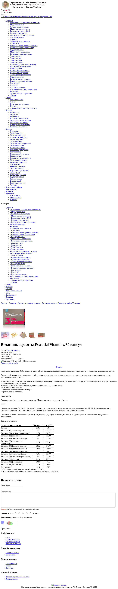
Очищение (14, 131)
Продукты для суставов (19, 104)
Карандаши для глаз (18, 175)
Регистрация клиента (19, 17)
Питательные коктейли (19, 118)
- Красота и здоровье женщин (21, 268)
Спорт (8, 98)
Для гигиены (15, 195)
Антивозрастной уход (18, 137)
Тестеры (13, 185)
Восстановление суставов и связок (23, 46)
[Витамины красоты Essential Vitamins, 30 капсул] (14, 330)
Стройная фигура (17, 37)
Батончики (14, 116)
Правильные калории (18, 127)
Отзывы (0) (13, 363)
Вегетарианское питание (20, 125)
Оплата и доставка (13, 540)
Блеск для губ (15, 181)
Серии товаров (11, 564)
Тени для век (15, 173)
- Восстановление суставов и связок (24, 232)
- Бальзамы (14, 278)
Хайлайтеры (15, 164)
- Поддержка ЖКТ (17, 237)
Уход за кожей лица (17, 135)
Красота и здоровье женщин (21, 81)
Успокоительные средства (20, 79)
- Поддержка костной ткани (21, 253)
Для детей (14, 85)
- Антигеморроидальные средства (23, 251)
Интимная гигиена (17, 148)
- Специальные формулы (20, 214)
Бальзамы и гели (16, 100)
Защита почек (15, 58)
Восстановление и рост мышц (22, 48)
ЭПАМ (13, 96)
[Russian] (6, 10)
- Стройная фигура (17, 224)
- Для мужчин (15, 270)
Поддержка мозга (17, 77)
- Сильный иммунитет (19, 220)
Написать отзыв (29, 361)
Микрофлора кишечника (20, 52)
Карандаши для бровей (19, 171)
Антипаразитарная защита (20, 75)
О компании (6, 17)
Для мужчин (15, 83)
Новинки (9, 191)
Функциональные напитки (20, 121)
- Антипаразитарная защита (21, 262)
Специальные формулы (19, 27)
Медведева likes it (17, 25)
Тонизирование (16, 133)
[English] (9, 10)
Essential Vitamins (13, 350)
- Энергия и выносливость (20, 228)
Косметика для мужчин (19, 150)
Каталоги (48, 17)
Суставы (13, 39)
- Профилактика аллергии (20, 257)
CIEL (8, 293)
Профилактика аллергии (20, 71)
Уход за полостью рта (18, 160)
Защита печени (16, 56)
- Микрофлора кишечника (20, 239)
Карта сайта (10, 555)
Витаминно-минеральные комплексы (25, 23)
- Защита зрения (16, 255)
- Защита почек (16, 245)
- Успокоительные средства (20, 266)
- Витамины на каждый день (21, 241)
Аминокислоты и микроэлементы (23, 108)
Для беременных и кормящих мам (23, 89)
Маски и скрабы (16, 139)
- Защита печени (16, 243)
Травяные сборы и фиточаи (21, 93)
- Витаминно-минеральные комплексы (25, 210)
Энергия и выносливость (20, 41)
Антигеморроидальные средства (23, 64)
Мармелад (14, 114)
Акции (8, 566)
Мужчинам (10, 193)
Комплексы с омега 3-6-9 (20, 31)
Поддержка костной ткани (20, 66)
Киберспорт (15, 112)
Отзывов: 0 (16, 361)
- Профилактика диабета (19, 260)
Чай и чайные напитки (19, 123)
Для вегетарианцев (17, 87)
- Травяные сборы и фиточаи (21, 280)
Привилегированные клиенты (17, 577)
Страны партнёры (13, 542)
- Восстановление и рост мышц (22, 235)
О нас (8, 537)
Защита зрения (16, 69)
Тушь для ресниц (17, 168)
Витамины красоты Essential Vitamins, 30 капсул (61, 303)
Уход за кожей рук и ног (19, 154)
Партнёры (9, 568)
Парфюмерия (11, 189)
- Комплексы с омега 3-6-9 (20, 218)
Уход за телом (15, 152)
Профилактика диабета (19, 73)
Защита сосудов (16, 62)
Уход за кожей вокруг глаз (20, 143)
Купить (59, 367)
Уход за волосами (17, 146)
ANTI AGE (14, 44)
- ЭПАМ (13, 282)
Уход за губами (16, 141)
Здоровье (9, 21)
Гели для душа (15, 156)
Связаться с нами (12, 553)
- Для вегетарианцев (18, 274)
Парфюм (13, 200)
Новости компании (13, 544)
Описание (5, 363)
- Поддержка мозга (17, 264)
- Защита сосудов (17, 249)
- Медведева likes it (17, 212)
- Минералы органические (20, 216)
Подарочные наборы (14, 187)
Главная (4, 303)
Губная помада (16, 179)
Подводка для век (17, 177)
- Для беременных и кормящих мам (24, 276)
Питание (9, 110)
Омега (12, 102)
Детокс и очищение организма (22, 35)
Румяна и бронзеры (17, 166)
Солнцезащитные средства (20, 158)
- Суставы (14, 226)
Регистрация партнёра (36, 17)
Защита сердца (16, 60)
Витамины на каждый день (21, 54)
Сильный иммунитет (18, 33)
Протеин (13, 106)
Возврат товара (12, 579)
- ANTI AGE (15, 230)
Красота (9, 129)
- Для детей (14, 272)
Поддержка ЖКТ (17, 50)
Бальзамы (14, 91)
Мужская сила (15, 198)
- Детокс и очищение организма (22, 222)
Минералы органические (20, 29)
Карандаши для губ (17, 183)
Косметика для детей (18, 162)
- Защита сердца (16, 247)
